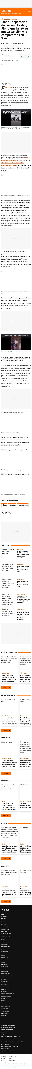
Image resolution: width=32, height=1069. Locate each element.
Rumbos (3, 1018)
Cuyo (2, 949)
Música (4, 505)
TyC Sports (20, 1065)
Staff (3, 1034)
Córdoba (4, 916)
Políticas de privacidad (8, 1027)
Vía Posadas (4, 957)
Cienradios (11, 1065)
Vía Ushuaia (4, 981)
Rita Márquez (10, 56)
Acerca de (4, 1032)
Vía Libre (3, 1015)
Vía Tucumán (5, 944)
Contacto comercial (7, 1029)
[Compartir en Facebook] (2, 83)
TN (9, 1063)
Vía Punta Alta (5, 936)
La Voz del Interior (7, 1067)
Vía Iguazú (4, 962)
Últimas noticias (6, 987)
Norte (3, 939)
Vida (2, 1003)
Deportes (4, 998)
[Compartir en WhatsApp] (6, 83)
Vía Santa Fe (4, 966)
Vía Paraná (4, 971)
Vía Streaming (5, 1011)
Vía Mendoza (4, 951)
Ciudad (4, 1065)
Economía (4, 991)
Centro (3, 924)
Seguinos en (23, 56)
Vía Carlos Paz (5, 927)
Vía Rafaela (4, 969)
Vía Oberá (4, 964)
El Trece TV (15, 1063)
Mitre (22, 1063)
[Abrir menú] (29, 10)
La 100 (27, 1063)
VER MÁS (5, 687)
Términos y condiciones (8, 1025)
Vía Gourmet (4, 1013)
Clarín (4, 1063)
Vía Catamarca (5, 946)
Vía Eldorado (5, 960)
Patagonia (4, 979)
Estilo (3, 1000)
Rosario (3, 918)
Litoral (3, 955)
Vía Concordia (5, 973)
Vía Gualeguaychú (6, 976)
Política (3, 989)
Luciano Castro (23, 505)
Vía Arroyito (5, 929)
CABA (2, 921)
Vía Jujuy (4, 942)
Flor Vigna (15, 19)
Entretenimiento (6, 996)
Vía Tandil (4, 931)
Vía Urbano (5, 19)
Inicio (2, 914)
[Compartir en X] (9, 83)
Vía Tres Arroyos (6, 933)
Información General (7, 993)
